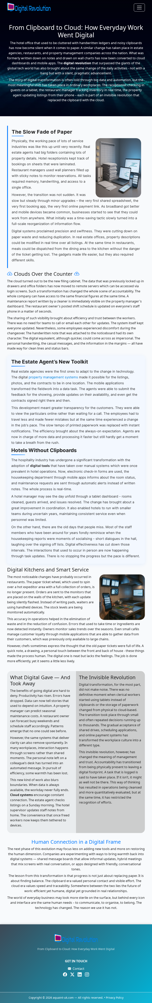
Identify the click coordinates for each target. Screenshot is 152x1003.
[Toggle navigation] (139, 7)
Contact (78, 968)
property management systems (53, 377)
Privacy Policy (115, 997)
